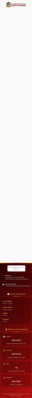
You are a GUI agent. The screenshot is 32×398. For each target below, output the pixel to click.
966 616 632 (16, 354)
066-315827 (16, 381)
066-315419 (16, 340)
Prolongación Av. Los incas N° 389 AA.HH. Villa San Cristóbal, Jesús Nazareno (17, 277)
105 (16, 368)
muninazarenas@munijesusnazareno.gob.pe (17, 285)
